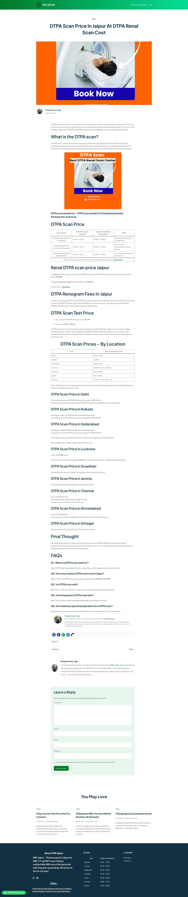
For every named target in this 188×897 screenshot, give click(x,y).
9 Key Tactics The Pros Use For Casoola (53, 815)
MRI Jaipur (127, 858)
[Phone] (73, 635)
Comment (58, 703)
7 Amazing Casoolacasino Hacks (133, 813)
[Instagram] (54, 635)
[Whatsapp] (63, 635)
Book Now (66, 287)
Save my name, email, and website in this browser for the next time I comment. (85, 762)
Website (57, 751)
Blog (93, 19)
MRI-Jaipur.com (110, 619)
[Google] (68, 635)
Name (56, 729)
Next (131, 649)
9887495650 (118, 260)
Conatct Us (127, 861)
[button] (14, 893)
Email (56, 740)
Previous (55, 649)
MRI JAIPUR (48, 4)
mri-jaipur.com (57, 629)
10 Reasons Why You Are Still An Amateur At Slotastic (93, 815)
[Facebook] (58, 635)
